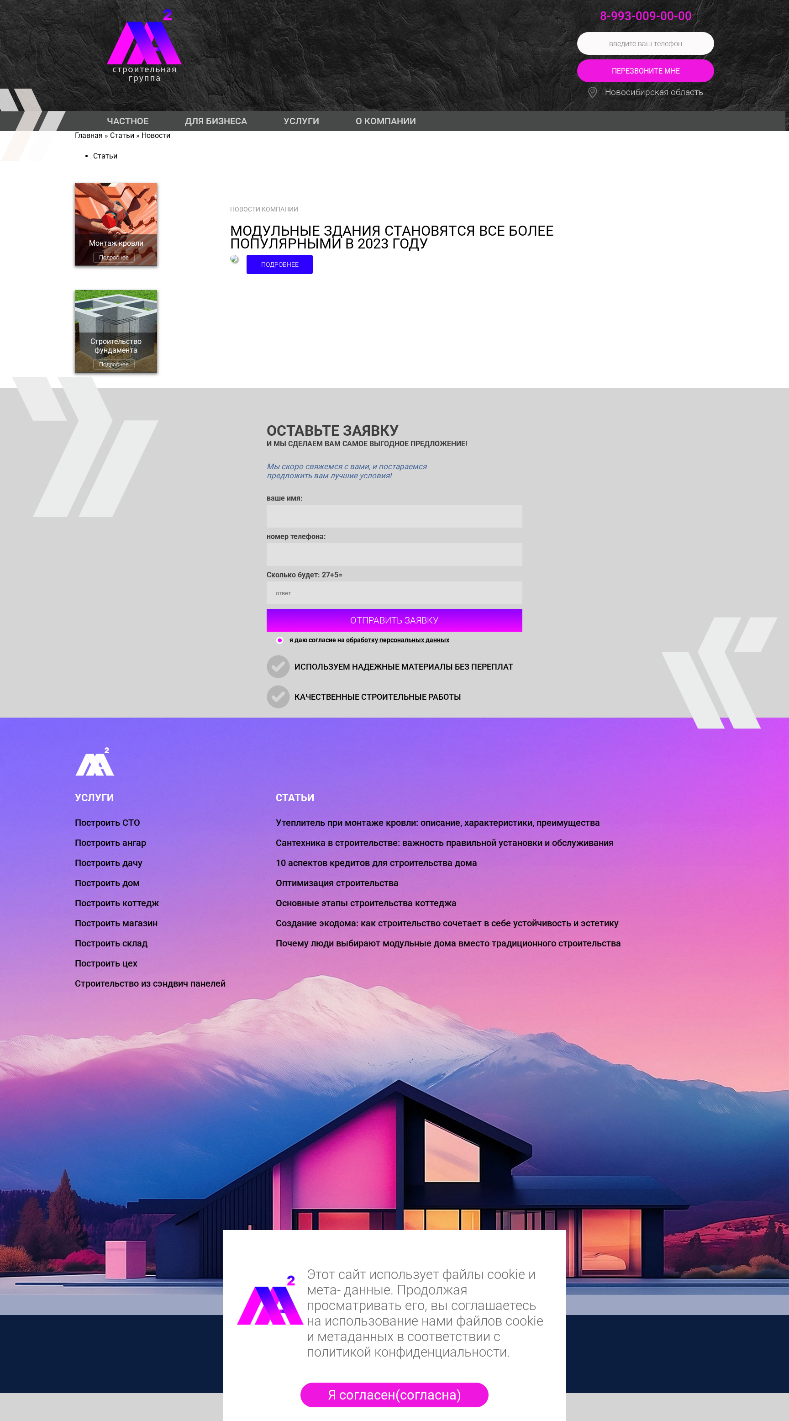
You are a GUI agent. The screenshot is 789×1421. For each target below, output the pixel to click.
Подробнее (114, 257)
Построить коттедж (117, 903)
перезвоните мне (646, 71)
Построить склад (111, 943)
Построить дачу (108, 862)
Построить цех (106, 963)
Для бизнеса (216, 121)
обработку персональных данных (397, 640)
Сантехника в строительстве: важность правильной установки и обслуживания (445, 842)
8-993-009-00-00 (646, 16)
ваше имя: (285, 498)
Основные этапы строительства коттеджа (366, 903)
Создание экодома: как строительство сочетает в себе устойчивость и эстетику (447, 923)
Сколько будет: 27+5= (304, 575)
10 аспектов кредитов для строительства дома (376, 862)
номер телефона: (296, 536)
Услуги (301, 121)
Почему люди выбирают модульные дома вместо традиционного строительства (448, 943)
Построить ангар (110, 842)
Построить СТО (107, 822)
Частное (127, 121)
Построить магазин (116, 923)
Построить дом (107, 882)
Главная (89, 135)
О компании (386, 121)
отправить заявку (394, 620)
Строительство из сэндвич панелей (150, 983)
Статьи (122, 135)
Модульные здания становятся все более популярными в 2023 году (392, 237)
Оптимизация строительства (337, 882)
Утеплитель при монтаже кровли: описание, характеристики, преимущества (438, 822)
